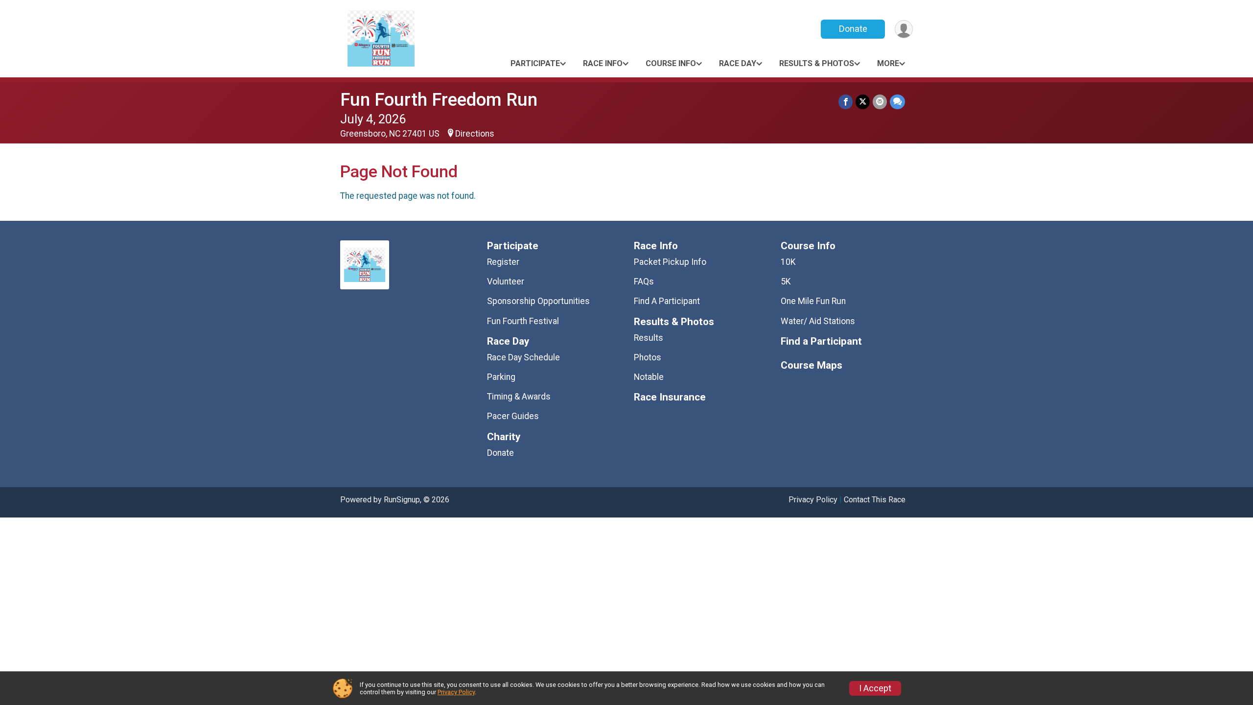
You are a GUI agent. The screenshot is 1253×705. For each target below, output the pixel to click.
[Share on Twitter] (863, 101)
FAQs (644, 281)
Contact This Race (874, 499)
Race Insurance (670, 397)
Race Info (603, 63)
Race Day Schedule (523, 357)
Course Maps (811, 365)
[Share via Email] (880, 101)
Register (503, 262)
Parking (501, 377)
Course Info (671, 63)
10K (788, 262)
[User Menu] (904, 29)
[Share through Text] (897, 101)
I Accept (875, 688)
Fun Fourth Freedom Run (438, 99)
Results (648, 338)
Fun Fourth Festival (523, 321)
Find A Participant (667, 301)
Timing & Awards (519, 396)
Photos (647, 357)
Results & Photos (816, 63)
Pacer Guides (513, 416)
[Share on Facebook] (845, 101)
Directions (474, 134)
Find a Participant (821, 341)
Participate (535, 63)
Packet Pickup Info (670, 262)
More (888, 63)
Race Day (737, 63)
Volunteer (505, 281)
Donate (853, 29)
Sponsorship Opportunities (538, 301)
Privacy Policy (813, 499)
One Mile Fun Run (813, 301)
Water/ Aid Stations (818, 321)
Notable (649, 377)
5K (786, 281)
